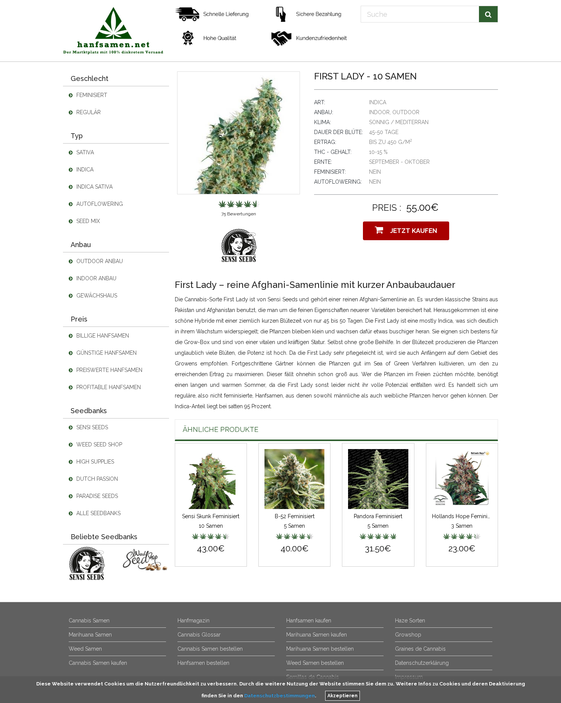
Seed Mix (87, 221)
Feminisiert (91, 95)
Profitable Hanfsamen (108, 387)
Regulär (88, 112)
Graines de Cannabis (420, 649)
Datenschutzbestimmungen (279, 695)
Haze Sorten (410, 620)
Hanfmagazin (193, 620)
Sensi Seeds (91, 427)
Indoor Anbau (95, 278)
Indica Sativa (94, 187)
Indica (84, 169)
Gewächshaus (96, 296)
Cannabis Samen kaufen (98, 663)
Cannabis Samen (89, 620)
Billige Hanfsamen (102, 336)
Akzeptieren (342, 695)
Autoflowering (99, 204)
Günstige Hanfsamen (106, 353)
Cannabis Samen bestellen (210, 649)
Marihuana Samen (90, 635)
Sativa (84, 152)
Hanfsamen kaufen (308, 620)
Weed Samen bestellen (315, 663)
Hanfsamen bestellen (203, 663)
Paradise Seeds (96, 496)
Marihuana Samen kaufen (316, 635)
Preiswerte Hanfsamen (108, 370)
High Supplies (94, 462)
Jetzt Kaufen (412, 230)
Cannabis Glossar (199, 635)
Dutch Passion (96, 479)
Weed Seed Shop (98, 444)
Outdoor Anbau (99, 261)
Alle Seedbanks (98, 513)
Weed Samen (85, 649)
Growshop (408, 635)
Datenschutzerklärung (422, 663)
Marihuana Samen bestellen (320, 649)
